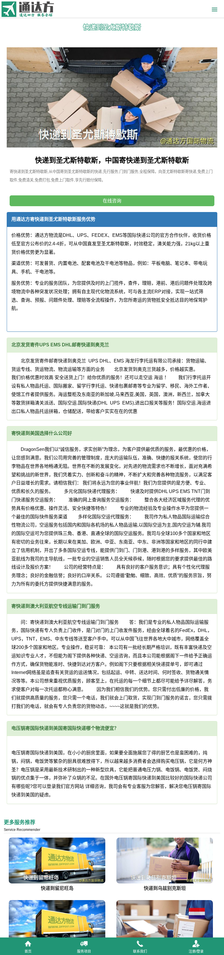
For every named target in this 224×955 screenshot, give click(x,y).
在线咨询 (112, 200)
